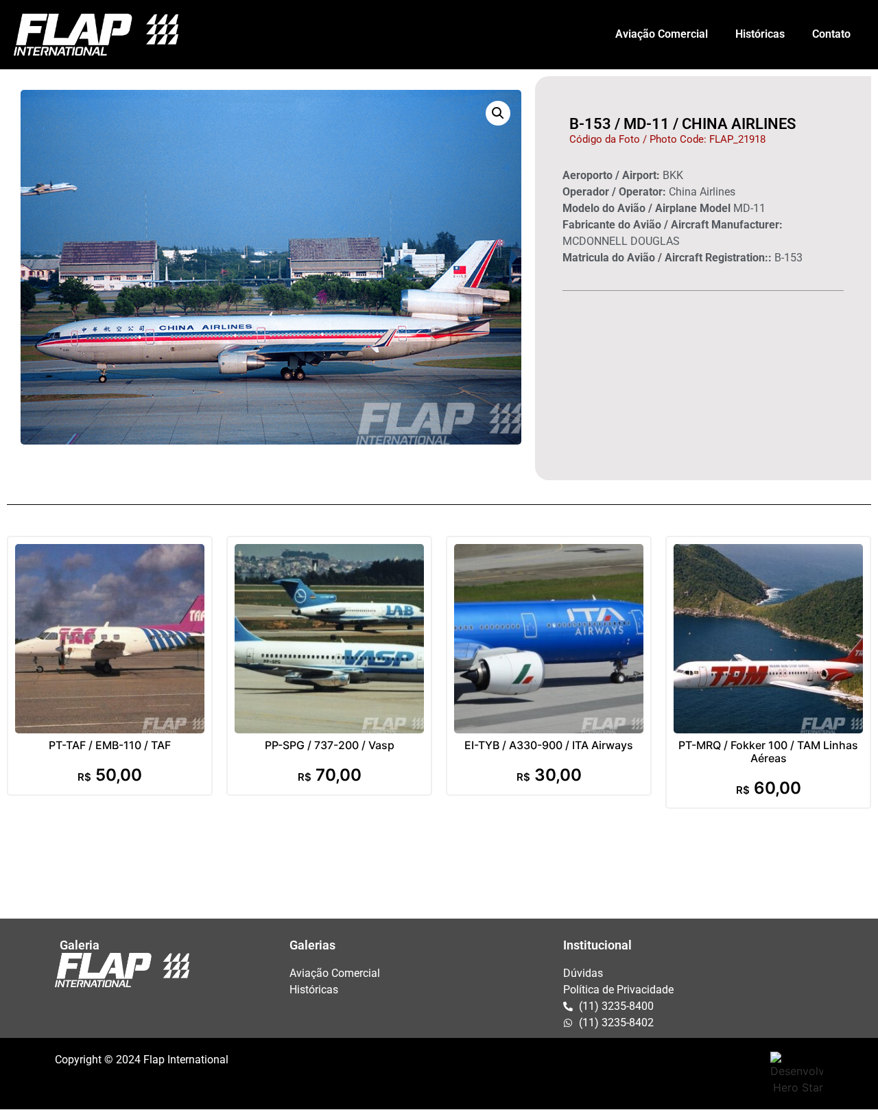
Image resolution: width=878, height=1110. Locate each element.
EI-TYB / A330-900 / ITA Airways (548, 745)
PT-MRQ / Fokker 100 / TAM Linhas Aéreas (768, 751)
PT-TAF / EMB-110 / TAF (110, 745)
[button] (498, 113)
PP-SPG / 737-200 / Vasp (329, 745)
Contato (831, 33)
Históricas (760, 33)
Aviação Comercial (661, 33)
